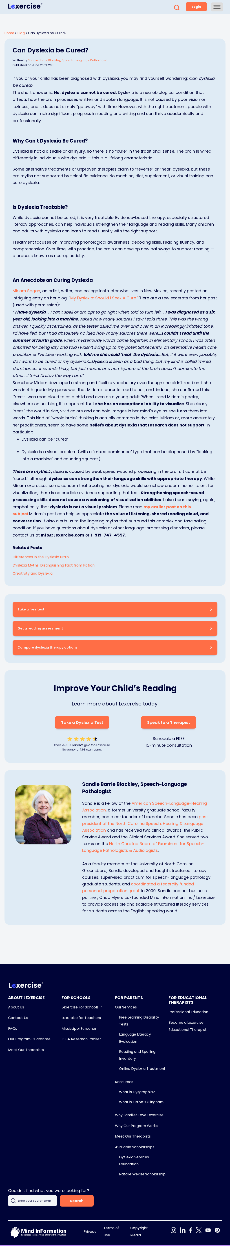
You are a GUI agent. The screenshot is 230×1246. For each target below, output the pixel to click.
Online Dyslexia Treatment (142, 1068)
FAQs (12, 1028)
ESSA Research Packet (81, 1039)
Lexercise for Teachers (81, 1017)
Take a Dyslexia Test (82, 722)
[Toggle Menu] (217, 7)
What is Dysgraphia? (137, 1092)
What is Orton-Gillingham (141, 1102)
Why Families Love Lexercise (139, 1115)
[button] (177, 8)
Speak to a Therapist (168, 722)
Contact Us (18, 1017)
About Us (16, 1007)
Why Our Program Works (136, 1125)
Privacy (90, 1231)
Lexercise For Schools (82, 1007)
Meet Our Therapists (26, 1049)
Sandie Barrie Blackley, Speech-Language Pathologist (67, 60)
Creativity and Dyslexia (33, 573)
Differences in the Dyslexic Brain (41, 557)
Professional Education (188, 1012)
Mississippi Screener (79, 1028)
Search (77, 1200)
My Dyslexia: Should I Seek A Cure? (104, 298)
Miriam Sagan (26, 291)
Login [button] (196, 6)
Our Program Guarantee (29, 1039)
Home (9, 33)
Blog (21, 33)
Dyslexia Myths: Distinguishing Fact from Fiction (54, 565)
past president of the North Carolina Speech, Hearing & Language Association (145, 823)
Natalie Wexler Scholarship (142, 1174)
